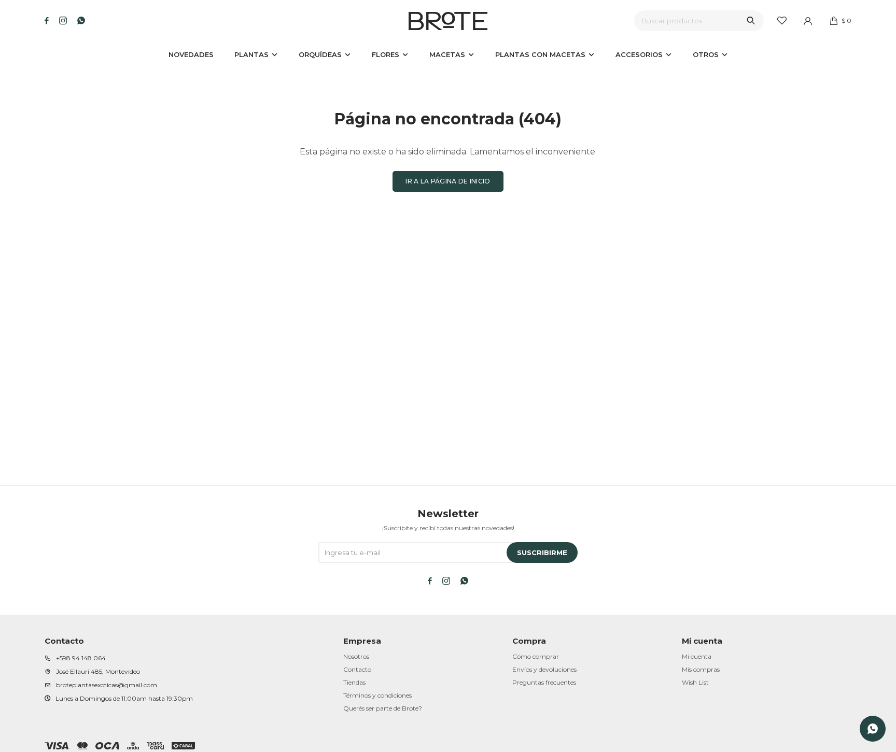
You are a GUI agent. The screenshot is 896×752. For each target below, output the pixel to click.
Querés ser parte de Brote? (382, 708)
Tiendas (354, 682)
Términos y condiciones (377, 695)
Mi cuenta (696, 656)
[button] (751, 20)
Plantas (251, 54)
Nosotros (356, 656)
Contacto (357, 669)
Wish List (695, 682)
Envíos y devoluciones (544, 669)
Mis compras (701, 669)
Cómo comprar (535, 656)
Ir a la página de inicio (447, 181)
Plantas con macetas (540, 54)
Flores (385, 54)
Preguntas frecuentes (544, 682)
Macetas (447, 54)
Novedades (191, 54)
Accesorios (639, 54)
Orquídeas (320, 54)
